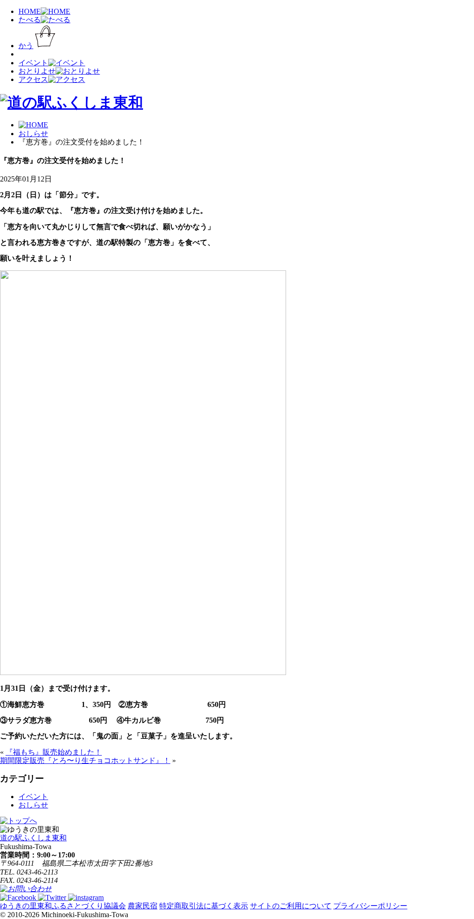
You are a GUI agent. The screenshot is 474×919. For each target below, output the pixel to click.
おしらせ (33, 805)
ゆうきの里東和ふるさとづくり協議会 (63, 906)
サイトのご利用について (290, 906)
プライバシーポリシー (370, 906)
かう (26, 46)
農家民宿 (142, 906)
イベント (33, 63)
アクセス (33, 79)
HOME (30, 11)
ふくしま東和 (33, 838)
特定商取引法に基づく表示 (203, 906)
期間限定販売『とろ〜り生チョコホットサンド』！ (85, 760)
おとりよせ (37, 71)
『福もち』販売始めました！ (54, 752)
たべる (30, 20)
